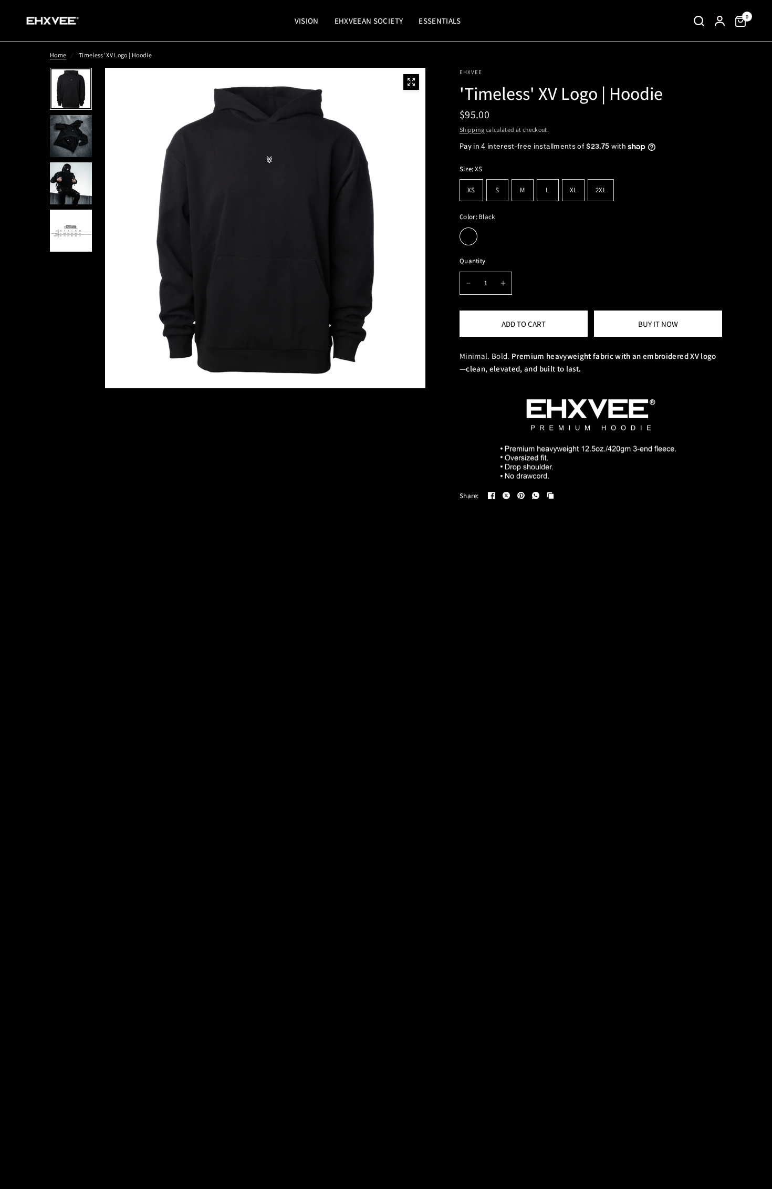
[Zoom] (411, 82)
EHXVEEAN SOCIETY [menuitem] (369, 21)
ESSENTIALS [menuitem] (440, 21)
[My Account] (720, 21)
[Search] (699, 21)
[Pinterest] (521, 495)
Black (468, 236)
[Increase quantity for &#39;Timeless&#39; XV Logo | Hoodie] (503, 283)
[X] (506, 495)
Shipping (472, 129)
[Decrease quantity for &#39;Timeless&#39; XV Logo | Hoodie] (468, 283)
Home (58, 55)
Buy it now (658, 324)
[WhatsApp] (535, 495)
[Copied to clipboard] (550, 495)
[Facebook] (491, 495)
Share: (469, 495)
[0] (738, 21)
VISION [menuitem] (307, 21)
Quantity (472, 260)
